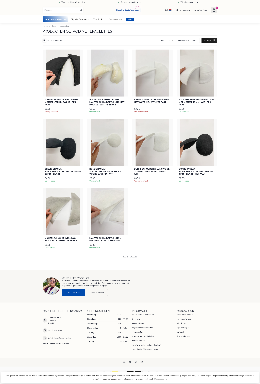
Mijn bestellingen (184, 319)
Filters (207, 40)
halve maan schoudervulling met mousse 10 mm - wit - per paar (196, 102)
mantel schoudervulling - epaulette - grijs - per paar (61, 239)
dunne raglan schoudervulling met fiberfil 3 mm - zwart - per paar (196, 171)
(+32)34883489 (55, 330)
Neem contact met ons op (143, 314)
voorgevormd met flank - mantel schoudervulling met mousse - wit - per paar (107, 102)
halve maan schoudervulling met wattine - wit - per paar (151, 101)
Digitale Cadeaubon (80, 19)
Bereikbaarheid (138, 340)
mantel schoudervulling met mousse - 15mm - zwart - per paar (62, 102)
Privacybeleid (137, 332)
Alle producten (183, 336)
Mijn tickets (181, 323)
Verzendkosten (138, 323)
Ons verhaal (97, 292)
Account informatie (185, 314)
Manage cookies (160, 379)
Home (45, 26)
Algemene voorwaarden (142, 327)
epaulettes (64, 26)
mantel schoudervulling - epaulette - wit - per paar (105, 239)
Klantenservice (115, 19)
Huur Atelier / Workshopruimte (145, 349)
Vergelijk (180, 332)
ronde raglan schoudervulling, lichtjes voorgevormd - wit (105, 171)
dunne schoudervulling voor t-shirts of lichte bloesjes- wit (152, 171)
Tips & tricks (99, 19)
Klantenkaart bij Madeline (143, 336)
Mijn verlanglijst (183, 327)
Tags (54, 26)
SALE (130, 19)
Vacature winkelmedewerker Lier (146, 345)
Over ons (136, 319)
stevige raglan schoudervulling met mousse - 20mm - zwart (63, 171)
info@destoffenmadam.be (59, 338)
